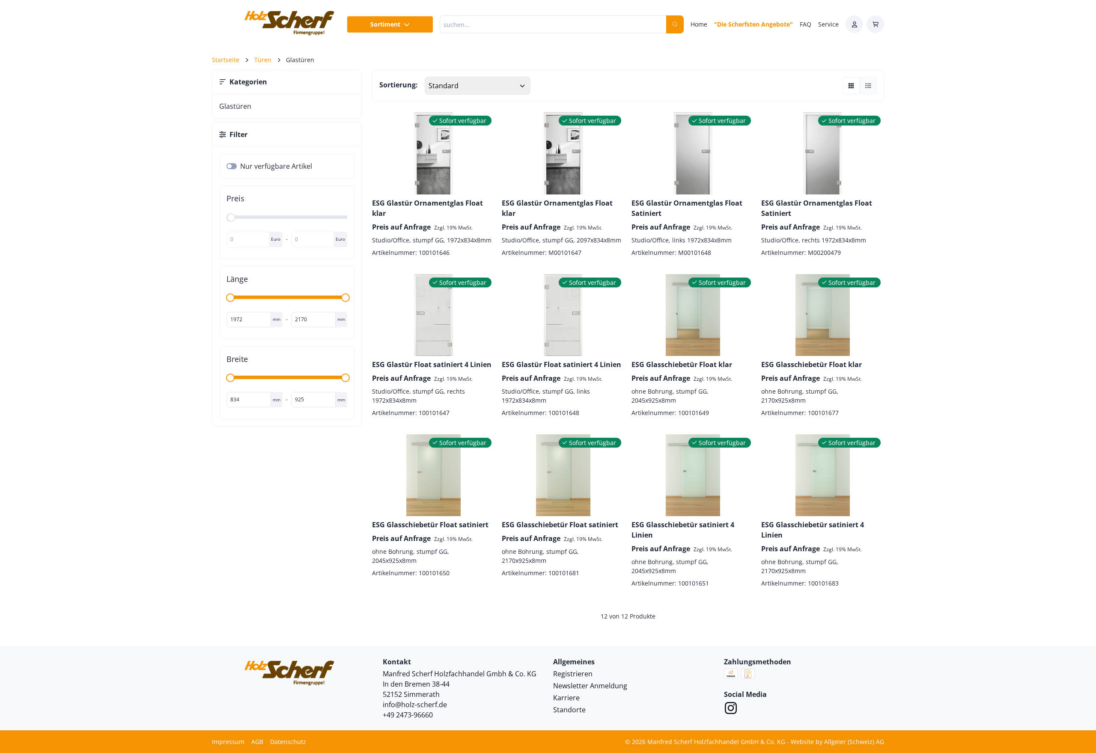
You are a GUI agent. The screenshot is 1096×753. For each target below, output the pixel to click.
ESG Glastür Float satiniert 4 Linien (431, 364)
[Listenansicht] (868, 85)
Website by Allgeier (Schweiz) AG (837, 742)
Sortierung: (398, 85)
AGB (257, 742)
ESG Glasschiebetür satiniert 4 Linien (682, 530)
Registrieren (573, 673)
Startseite (225, 60)
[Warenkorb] (875, 24)
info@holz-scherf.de (415, 704)
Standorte (569, 709)
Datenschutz (288, 742)
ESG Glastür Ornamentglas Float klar (427, 208)
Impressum (228, 742)
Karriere (566, 697)
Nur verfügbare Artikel (276, 166)
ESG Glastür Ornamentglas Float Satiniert (686, 208)
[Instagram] (731, 709)
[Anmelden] (854, 24)
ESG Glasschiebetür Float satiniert (430, 524)
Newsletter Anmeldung (590, 685)
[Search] (675, 24)
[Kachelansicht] (851, 85)
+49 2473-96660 (408, 715)
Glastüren (235, 106)
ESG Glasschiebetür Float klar (681, 364)
